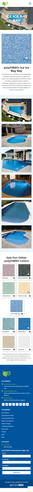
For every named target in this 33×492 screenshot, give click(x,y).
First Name (5, 459)
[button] (30, 3)
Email (4, 453)
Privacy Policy (24, 482)
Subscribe (16, 472)
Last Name (5, 465)
